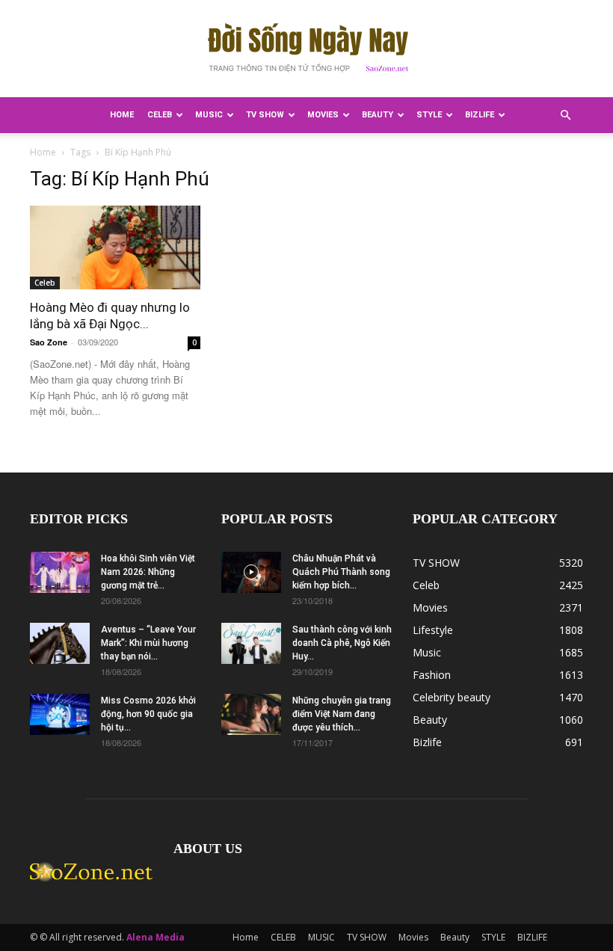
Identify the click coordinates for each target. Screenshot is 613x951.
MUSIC (209, 115)
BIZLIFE (479, 115)
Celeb (44, 282)
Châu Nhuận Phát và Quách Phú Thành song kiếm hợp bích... (341, 572)
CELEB (159, 115)
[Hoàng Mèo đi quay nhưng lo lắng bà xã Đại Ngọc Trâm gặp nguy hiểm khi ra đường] (115, 247)
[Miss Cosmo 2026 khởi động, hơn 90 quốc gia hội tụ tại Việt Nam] (60, 714)
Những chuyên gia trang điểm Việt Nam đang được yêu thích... (341, 714)
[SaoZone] (306, 49)
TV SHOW (265, 115)
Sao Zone (48, 342)
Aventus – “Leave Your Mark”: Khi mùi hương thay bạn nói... (148, 643)
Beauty (377, 115)
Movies (323, 115)
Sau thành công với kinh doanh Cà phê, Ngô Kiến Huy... (342, 643)
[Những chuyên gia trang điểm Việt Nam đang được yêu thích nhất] (251, 714)
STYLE (429, 115)
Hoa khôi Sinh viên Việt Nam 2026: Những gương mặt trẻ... (148, 572)
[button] (565, 115)
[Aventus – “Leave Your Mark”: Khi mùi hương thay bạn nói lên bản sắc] (60, 643)
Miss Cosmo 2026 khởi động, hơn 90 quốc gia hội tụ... (148, 714)
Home (122, 115)
